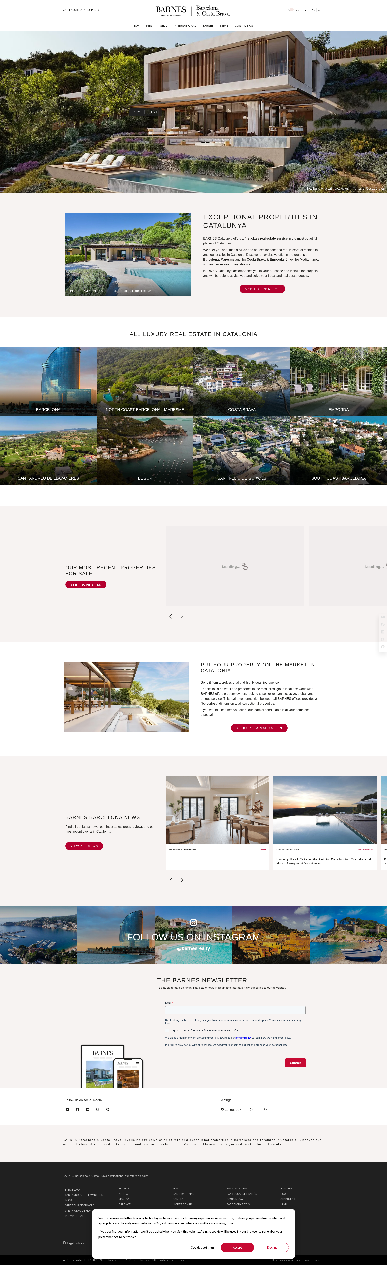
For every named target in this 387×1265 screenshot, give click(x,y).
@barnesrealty (193, 948)
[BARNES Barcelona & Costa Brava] (193, 10)
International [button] (185, 25)
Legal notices (75, 1243)
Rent (153, 112)
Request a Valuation (259, 728)
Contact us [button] (244, 25)
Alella (123, 1194)
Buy (136, 112)
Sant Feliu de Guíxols (79, 1205)
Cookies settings (202, 1247)
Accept (237, 1247)
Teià (175, 1188)
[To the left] (171, 617)
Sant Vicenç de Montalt (81, 1210)
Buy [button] (137, 25)
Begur (69, 1200)
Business (286, 1209)
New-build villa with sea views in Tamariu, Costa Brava (345, 188)
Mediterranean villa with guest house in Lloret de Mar (111, 291)
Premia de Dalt (75, 1216)
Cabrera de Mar (183, 1194)
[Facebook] (77, 1110)
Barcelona (72, 1189)
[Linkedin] (87, 1110)
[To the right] (182, 617)
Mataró (124, 1188)
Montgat (124, 1199)
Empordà (286, 1188)
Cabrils (178, 1199)
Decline (272, 1247)
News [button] (224, 25)
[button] (291, 10)
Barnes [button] (208, 25)
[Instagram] (97, 1110)
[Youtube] (67, 1110)
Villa (283, 1215)
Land (283, 1204)
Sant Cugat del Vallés (242, 1194)
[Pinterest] (107, 1110)
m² (319, 10)
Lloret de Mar (182, 1204)
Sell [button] (163, 25)
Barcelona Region (239, 1204)
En (305, 10)
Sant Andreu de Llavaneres (84, 1195)
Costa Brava (256, 259)
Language (232, 1109)
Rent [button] (150, 25)
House (284, 1194)
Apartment (287, 1199)
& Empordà (275, 259)
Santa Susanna (237, 1188)
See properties (262, 289)
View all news (84, 846)
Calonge (125, 1204)
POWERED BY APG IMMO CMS (296, 1260)
